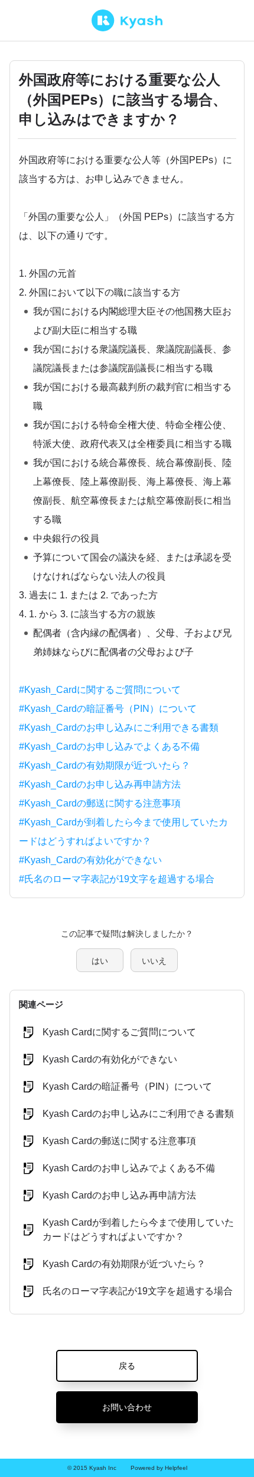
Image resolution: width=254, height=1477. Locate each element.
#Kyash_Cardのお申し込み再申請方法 (100, 784)
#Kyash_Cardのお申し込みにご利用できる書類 (119, 728)
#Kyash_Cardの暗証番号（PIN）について (108, 709)
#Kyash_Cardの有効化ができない (90, 860)
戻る (127, 1366)
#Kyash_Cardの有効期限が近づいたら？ (104, 765)
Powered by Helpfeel (159, 1468)
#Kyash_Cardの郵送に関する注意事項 (100, 803)
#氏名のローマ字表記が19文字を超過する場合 (116, 879)
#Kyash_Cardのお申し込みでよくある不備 (109, 746)
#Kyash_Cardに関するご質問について (100, 690)
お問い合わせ (127, 1407)
